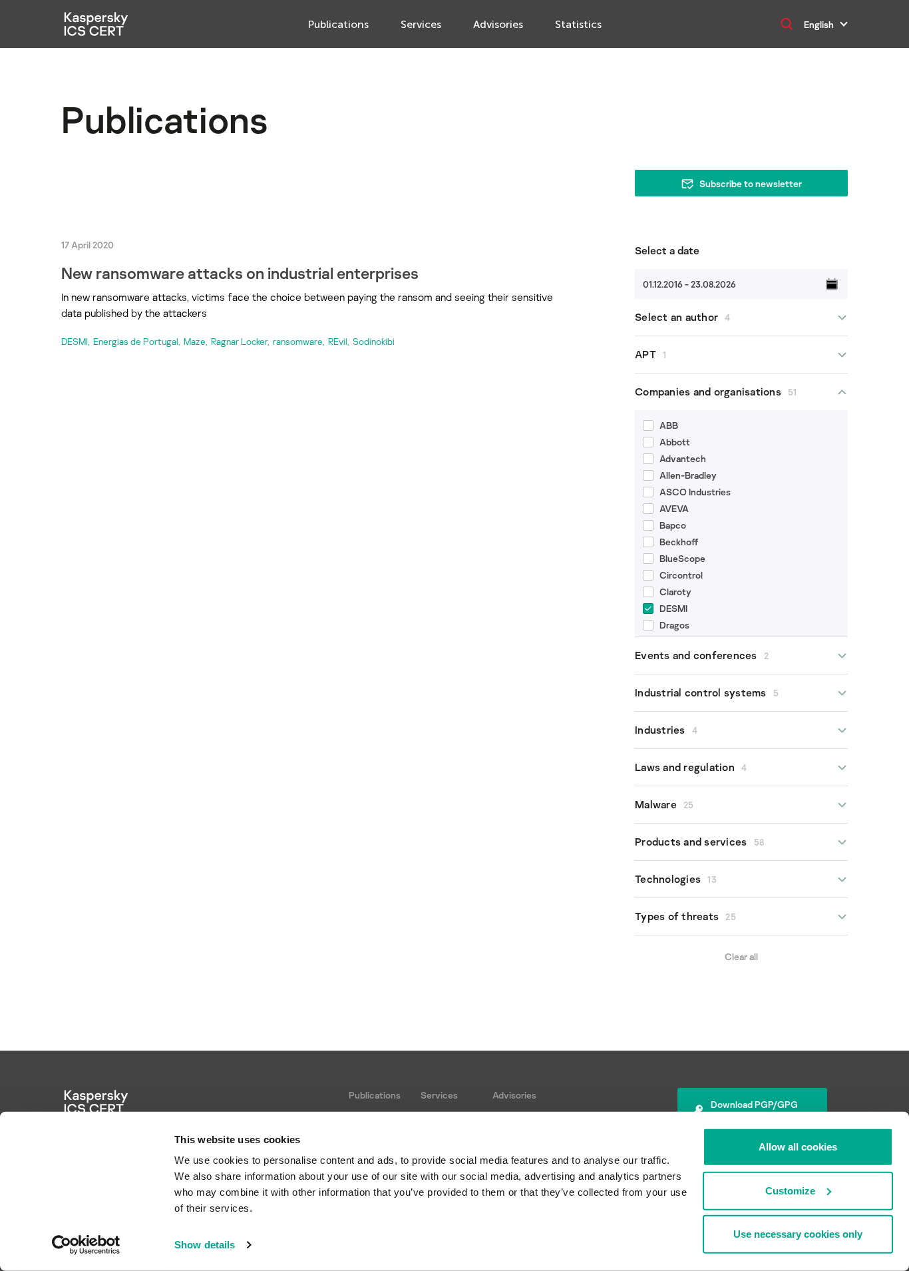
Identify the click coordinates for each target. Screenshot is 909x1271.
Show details (204, 1244)
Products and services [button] (699, 841)
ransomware (298, 341)
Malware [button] (664, 804)
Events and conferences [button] (702, 655)
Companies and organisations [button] (716, 391)
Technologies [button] (676, 879)
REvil (337, 341)
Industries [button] (666, 729)
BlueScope (682, 558)
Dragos (674, 625)
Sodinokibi (374, 341)
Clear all (741, 956)
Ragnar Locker (239, 341)
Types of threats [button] (685, 916)
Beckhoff (679, 541)
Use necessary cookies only (797, 1234)
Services (421, 24)
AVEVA (674, 508)
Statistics (578, 24)
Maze (195, 341)
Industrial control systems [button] (707, 692)
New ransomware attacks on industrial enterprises (240, 272)
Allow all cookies (798, 1146)
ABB (668, 425)
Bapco (672, 525)
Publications (338, 24)
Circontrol (681, 575)
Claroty (675, 591)
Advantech (682, 458)
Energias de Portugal (135, 341)
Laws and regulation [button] (691, 767)
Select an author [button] (683, 317)
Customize (790, 1190)
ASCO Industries (695, 491)
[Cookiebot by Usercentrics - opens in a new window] (86, 1245)
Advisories (498, 24)
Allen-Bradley (688, 475)
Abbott (674, 441)
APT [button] (650, 354)
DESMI (74, 341)
